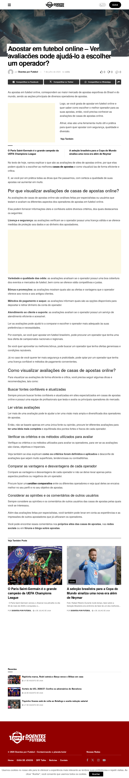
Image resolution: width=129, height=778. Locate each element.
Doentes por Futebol (28, 71)
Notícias (53, 760)
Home (11, 760)
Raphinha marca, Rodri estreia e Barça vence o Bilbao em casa (52, 676)
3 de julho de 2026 (101, 610)
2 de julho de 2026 (42, 610)
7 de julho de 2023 (52, 71)
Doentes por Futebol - (25, 751)
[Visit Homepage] (55, 5)
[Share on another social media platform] (118, 82)
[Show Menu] (9, 4)
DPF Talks (41, 760)
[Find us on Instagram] (98, 760)
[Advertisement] (31, 122)
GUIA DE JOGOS (25, 760)
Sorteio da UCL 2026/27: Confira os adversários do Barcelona (51, 688)
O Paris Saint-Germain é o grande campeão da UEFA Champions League (33, 152)
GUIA (115, 4)
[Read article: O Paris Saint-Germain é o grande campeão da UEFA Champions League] (35, 565)
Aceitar (96, 773)
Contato (64, 760)
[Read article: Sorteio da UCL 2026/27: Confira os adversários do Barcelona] (14, 691)
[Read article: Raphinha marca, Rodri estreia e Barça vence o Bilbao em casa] (14, 679)
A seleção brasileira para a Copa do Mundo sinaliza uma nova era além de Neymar (92, 152)
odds (67, 71)
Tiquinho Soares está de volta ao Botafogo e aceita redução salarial (55, 700)
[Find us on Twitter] (92, 760)
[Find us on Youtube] (104, 760)
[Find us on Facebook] (87, 760)
